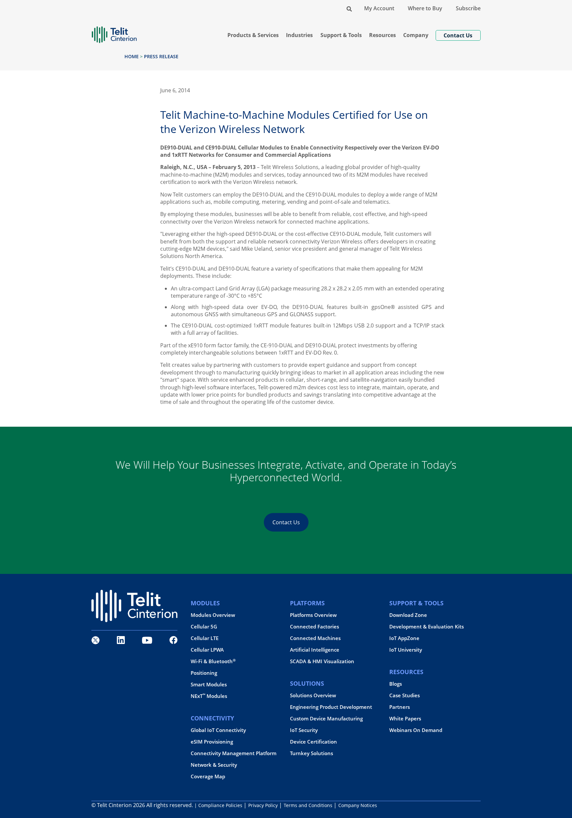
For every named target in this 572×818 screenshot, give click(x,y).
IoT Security (304, 730)
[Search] (349, 8)
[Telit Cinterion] (114, 32)
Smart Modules (209, 684)
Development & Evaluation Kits (426, 626)
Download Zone (408, 615)
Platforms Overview (313, 615)
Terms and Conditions (308, 805)
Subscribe (468, 8)
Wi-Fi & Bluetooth (213, 661)
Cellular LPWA (207, 649)
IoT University (405, 649)
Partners (399, 707)
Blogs (395, 683)
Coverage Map (208, 776)
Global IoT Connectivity (218, 730)
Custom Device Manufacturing (326, 718)
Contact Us (286, 522)
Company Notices (357, 805)
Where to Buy (425, 8)
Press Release (161, 56)
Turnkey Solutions (311, 753)
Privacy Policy (263, 805)
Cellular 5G (204, 626)
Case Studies (404, 695)
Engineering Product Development (331, 707)
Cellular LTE (204, 638)
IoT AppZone (404, 638)
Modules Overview (213, 615)
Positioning (204, 672)
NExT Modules (209, 696)
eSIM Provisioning (212, 741)
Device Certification (313, 741)
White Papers (405, 718)
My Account (379, 8)
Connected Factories (314, 626)
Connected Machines (315, 638)
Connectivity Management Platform (233, 753)
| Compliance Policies (218, 805)
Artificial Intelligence (314, 649)
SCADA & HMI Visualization (322, 661)
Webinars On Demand (415, 730)
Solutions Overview (313, 695)
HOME (131, 56)
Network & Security (214, 764)
